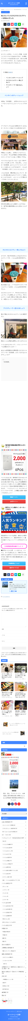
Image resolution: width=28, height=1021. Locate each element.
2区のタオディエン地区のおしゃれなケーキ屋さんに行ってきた (7, 694)
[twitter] (5, 24)
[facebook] (8, 24)
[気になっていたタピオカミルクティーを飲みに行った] (15, 24)
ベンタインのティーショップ (14, 77)
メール (3, 635)
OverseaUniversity (14, 1016)
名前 (3, 629)
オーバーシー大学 (14, 3)
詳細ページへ (14, 497)
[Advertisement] (14, 229)
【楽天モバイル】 (14, 567)
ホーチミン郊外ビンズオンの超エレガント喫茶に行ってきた (20, 675)
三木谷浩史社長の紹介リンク (12, 546)
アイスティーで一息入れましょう (14, 86)
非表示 (10, 72)
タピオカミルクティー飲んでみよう (14, 81)
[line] (19, 24)
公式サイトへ (14, 501)
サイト (3, 641)
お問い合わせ (19, 1011)
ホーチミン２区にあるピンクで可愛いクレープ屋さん (7, 712)
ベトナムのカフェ (6, 596)
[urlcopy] (23, 24)
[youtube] (16, 591)
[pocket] (12, 24)
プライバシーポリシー (10, 1011)
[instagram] (14, 591)
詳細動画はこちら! (14, 563)
